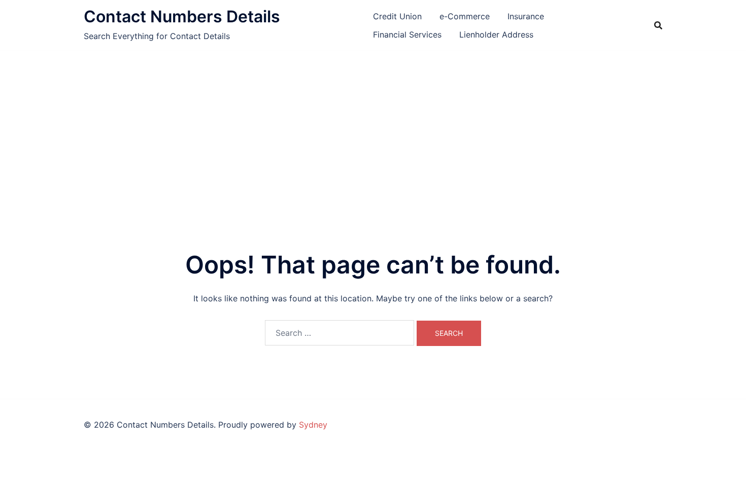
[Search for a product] (658, 25)
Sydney (313, 425)
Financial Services (407, 34)
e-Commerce (464, 16)
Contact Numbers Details (182, 16)
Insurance (525, 16)
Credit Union (397, 16)
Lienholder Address (496, 34)
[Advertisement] (373, 127)
